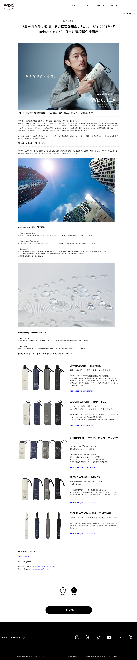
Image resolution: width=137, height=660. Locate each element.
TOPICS (73, 5)
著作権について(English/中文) (35, 656)
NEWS (113, 5)
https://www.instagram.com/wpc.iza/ (44, 566)
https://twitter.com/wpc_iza (40, 569)
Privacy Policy (21, 656)
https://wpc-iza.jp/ (23, 556)
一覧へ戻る (69, 610)
